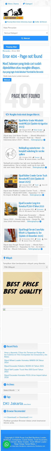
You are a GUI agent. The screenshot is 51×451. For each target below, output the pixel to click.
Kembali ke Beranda (35, 71)
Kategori (27, 4)
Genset (37, 157)
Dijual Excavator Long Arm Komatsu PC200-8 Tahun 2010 (31, 204)
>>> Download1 (10, 417)
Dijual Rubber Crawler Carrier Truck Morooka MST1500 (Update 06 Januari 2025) (33, 178)
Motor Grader (38, 130)
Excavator (40, 209)
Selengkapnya (38, 140)
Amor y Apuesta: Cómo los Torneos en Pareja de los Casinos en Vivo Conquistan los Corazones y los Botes (25, 354)
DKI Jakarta (13, 403)
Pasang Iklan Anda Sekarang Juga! (18, 22)
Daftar (36, 22)
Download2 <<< (25, 417)
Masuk (43, 22)
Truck (36, 185)
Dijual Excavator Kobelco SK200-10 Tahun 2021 (24, 366)
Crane (39, 239)
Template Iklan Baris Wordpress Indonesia (19, 446)
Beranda (6, 51)
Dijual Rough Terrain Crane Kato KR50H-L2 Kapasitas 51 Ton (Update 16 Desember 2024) (31, 232)
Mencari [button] (25, 38)
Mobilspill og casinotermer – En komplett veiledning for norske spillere (31, 151)
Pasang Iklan (11, 47)
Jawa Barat (27, 404)
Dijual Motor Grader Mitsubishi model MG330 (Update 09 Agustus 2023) (33, 123)
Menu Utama (12, 4)
